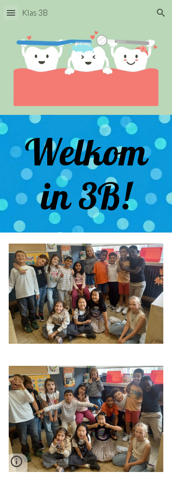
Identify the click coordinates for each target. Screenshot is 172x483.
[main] (86, 174)
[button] (11, 12)
